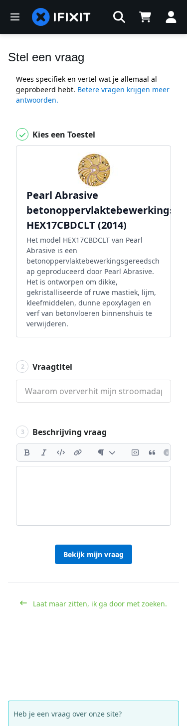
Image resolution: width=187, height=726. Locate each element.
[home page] (61, 17)
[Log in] (171, 17)
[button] (119, 17)
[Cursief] (44, 452)
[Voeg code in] (61, 452)
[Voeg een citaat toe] (152, 452)
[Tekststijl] (106, 452)
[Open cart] (145, 17)
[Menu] (15, 17)
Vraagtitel (47, 366)
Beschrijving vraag (64, 432)
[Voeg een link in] (78, 452)
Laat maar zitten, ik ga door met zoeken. (99, 603)
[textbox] (93, 496)
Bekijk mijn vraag (93, 554)
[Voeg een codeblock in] (135, 452)
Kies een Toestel (62, 134)
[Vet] (27, 452)
